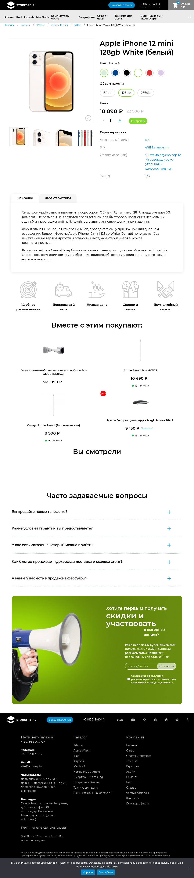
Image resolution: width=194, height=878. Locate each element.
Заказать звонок (122, 5)
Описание (25, 198)
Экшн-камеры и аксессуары (152, 17)
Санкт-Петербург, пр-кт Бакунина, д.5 (149, 7)
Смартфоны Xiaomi (87, 782)
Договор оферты (137, 803)
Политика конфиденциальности (43, 827)
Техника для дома (123, 17)
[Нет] (189, 868)
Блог (129, 782)
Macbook (80, 766)
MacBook (42, 17)
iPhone (9, 17)
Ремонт (131, 777)
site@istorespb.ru (32, 766)
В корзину (138, 121)
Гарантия (132, 766)
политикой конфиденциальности (153, 682)
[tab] (25, 198)
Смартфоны (86, 17)
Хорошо (88, 872)
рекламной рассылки (144, 679)
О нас (130, 750)
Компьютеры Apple (60, 17)
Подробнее (106, 872)
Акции (130, 771)
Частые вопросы (137, 793)
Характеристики (58, 198)
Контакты (132, 798)
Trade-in (131, 761)
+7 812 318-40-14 (149, 4)
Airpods (29, 17)
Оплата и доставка (139, 756)
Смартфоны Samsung (88, 777)
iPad (19, 17)
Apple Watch (82, 750)
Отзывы (131, 787)
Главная (131, 745)
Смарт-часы (102, 17)
